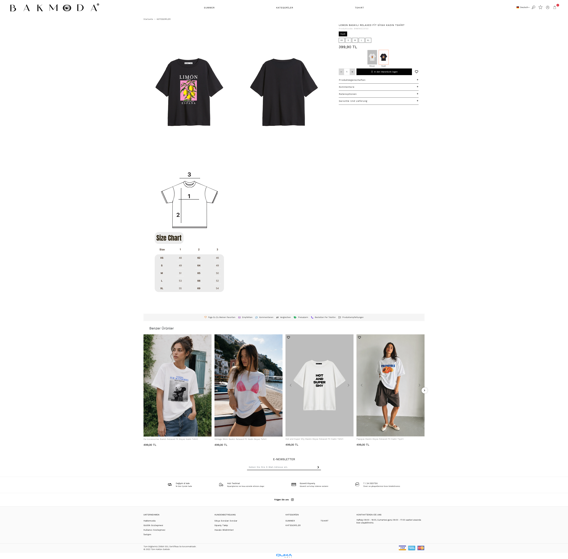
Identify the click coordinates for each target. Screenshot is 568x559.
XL (368, 40)
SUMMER (290, 521)
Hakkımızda (149, 521)
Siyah (343, 34)
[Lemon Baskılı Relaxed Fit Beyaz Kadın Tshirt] (372, 57)
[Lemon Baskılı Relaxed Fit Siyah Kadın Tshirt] (384, 57)
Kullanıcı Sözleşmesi (154, 530)
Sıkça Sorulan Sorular (225, 521)
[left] (143, 390)
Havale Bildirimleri (224, 530)
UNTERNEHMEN (151, 514)
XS (341, 40)
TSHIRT (325, 521)
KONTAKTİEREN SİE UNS (368, 514)
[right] (424, 390)
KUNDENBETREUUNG (225, 514)
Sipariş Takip (221, 525)
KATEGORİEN (292, 514)
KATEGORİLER (293, 525)
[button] (209, 8)
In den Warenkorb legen (386, 72)
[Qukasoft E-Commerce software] (284, 556)
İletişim (147, 534)
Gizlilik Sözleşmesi (153, 525)
